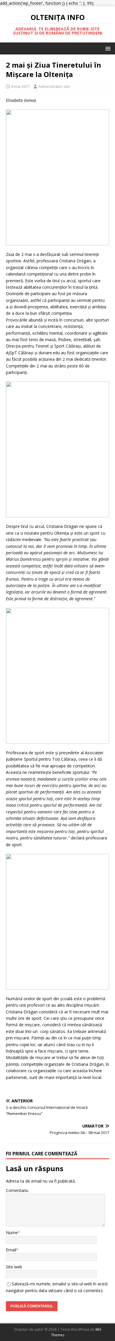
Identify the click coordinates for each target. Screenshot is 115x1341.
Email (11, 1250)
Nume (12, 1232)
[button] (107, 48)
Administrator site (54, 86)
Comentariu (17, 1190)
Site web (14, 1267)
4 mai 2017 (20, 86)
